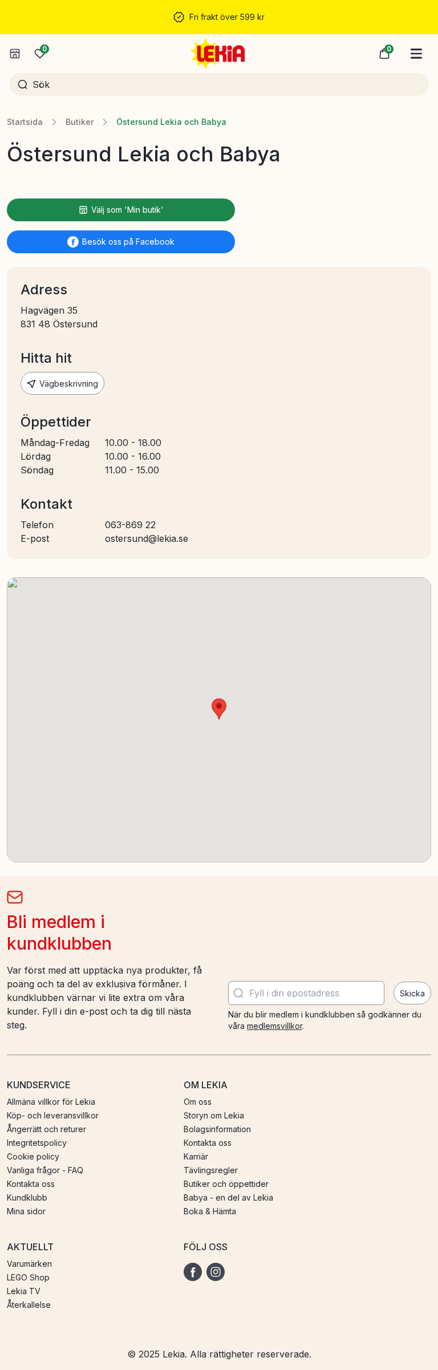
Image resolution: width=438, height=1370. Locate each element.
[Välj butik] (15, 53)
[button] (384, 53)
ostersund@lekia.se (146, 538)
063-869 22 (130, 524)
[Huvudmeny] (416, 53)
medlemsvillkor (274, 1026)
